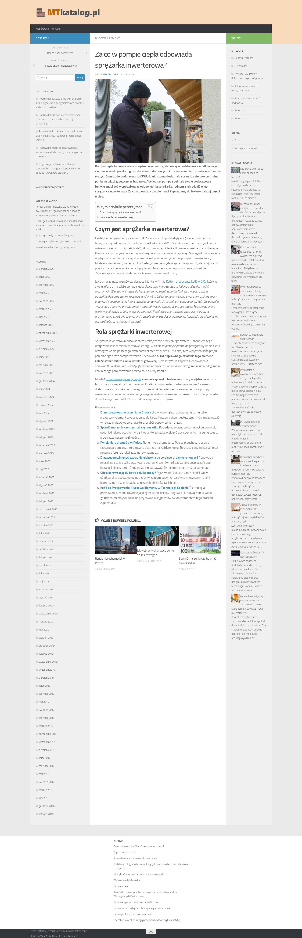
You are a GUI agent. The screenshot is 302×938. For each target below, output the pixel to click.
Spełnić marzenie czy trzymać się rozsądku (129, 427)
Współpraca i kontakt (47, 28)
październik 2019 (48, 661)
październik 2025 (48, 333)
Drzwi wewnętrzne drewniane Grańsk (125, 412)
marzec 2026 (46, 308)
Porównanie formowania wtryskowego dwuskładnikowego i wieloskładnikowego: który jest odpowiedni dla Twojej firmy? (58, 211)
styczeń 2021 (46, 597)
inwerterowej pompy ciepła (123, 379)
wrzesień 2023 (47, 445)
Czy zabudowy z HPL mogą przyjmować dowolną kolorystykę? (147, 920)
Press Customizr (70, 936)
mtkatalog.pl (111, 74)
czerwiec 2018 (46, 717)
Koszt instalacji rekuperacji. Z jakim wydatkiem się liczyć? (252, 251)
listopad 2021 (46, 557)
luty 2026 (44, 316)
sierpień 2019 (46, 677)
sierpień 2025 (46, 349)
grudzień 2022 (47, 493)
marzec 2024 (46, 405)
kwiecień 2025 (46, 373)
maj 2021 (44, 581)
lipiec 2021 (44, 573)
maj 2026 (44, 292)
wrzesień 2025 (47, 341)
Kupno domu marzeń (124, 852)
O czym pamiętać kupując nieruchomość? (58, 241)
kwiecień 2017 (46, 782)
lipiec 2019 (44, 685)
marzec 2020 (46, 621)
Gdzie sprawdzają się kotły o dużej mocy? (128, 473)
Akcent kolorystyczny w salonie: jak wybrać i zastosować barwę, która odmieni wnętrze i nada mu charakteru (248, 604)
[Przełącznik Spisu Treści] (148, 207)
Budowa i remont (107, 38)
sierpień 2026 (46, 268)
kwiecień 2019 (46, 709)
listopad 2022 (46, 501)
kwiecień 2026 (46, 300)
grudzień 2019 (47, 645)
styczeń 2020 (46, 637)
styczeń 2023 (46, 485)
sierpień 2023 (46, 453)
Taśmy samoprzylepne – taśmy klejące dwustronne (141, 908)
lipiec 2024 (44, 389)
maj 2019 (44, 701)
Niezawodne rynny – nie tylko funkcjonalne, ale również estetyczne (252, 208)
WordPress (45, 936)
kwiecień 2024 (46, 397)
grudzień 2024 (47, 381)
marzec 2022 (46, 541)
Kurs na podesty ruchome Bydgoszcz (56, 235)
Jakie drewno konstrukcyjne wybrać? (55, 247)
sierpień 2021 (46, 565)
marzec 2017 (46, 790)
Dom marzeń (120, 886)
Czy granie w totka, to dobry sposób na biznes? (247, 173)
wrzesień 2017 (47, 741)
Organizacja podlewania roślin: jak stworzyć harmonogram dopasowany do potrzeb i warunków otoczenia (58, 168)
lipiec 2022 (44, 533)
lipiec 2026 (44, 276)
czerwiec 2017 (46, 766)
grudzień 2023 (47, 429)
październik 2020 (48, 613)
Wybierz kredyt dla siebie (127, 880)
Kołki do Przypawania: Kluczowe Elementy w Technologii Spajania (144, 488)
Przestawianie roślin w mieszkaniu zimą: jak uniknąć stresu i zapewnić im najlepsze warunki (59, 136)
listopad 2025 (46, 324)
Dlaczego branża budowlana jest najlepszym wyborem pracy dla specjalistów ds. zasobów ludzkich (60, 225)
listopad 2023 (46, 437)
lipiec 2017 (44, 757)
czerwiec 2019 (46, 693)
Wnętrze (239, 110)
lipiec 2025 (44, 357)
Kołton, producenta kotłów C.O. (186, 281)
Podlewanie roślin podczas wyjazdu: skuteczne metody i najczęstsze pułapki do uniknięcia (59, 152)
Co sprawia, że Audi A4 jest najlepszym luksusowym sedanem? (248, 557)
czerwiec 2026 (46, 284)
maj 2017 (44, 774)
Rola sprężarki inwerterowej (116, 217)
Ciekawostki (241, 65)
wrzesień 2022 (47, 517)
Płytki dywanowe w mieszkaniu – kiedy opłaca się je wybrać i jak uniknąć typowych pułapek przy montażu (248, 295)
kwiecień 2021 (46, 589)
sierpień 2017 (46, 749)
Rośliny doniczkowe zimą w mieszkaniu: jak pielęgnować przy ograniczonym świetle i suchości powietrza (60, 103)
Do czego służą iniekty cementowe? (133, 914)
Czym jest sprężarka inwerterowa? (120, 212)
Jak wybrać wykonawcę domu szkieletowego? (138, 874)
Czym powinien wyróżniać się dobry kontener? (138, 846)
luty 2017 (44, 798)
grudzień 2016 (47, 806)
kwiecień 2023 (46, 477)
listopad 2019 (46, 653)
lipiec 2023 (44, 461)
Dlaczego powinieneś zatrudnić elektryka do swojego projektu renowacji (149, 457)
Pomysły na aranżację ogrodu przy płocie (135, 858)
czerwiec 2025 (46, 365)
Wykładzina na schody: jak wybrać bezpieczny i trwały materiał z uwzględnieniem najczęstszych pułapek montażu (248, 465)
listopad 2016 (46, 814)
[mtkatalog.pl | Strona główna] (68, 12)
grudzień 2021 (47, 549)
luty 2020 (44, 629)
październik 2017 (48, 733)
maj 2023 (44, 469)
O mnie (238, 140)
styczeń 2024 (46, 421)
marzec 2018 (46, 725)
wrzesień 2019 (47, 669)
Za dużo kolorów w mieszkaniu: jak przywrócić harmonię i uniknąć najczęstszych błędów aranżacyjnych (247, 513)
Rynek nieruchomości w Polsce (121, 443)
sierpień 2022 (46, 525)
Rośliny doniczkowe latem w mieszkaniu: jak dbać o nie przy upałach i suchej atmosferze (59, 119)
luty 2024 (44, 413)
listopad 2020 (46, 605)
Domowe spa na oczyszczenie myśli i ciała (136, 902)
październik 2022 (48, 509)
